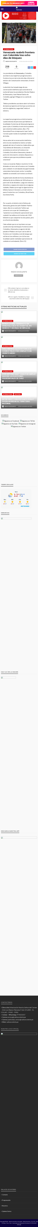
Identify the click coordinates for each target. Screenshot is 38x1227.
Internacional (8, 49)
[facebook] (17, 279)
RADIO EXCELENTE (11, 61)
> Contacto (4, 1194)
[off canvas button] (2, 9)
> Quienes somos (6, 1211)
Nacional (18, 394)
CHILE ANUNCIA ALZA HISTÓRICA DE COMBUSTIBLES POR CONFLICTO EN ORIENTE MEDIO (17, 351)
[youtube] (23, 279)
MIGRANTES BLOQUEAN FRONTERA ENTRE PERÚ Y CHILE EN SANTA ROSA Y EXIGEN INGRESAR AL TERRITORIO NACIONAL (18, 400)
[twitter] (20, 279)
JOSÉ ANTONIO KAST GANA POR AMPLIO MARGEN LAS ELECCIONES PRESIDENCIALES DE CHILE (18, 376)
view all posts (18, 275)
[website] (15, 279)
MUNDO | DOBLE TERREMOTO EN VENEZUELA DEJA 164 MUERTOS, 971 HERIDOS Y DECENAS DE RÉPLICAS (17, 326)
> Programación (5, 1200)
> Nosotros (4, 1206)
